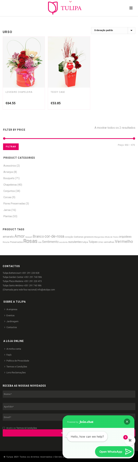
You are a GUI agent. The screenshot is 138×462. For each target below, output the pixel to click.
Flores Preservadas (14, 203)
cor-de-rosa (54, 236)
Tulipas (93, 242)
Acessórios (9, 165)
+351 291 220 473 (33, 281)
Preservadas (16, 242)
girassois (89, 236)
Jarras (7, 210)
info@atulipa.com (46, 289)
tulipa (85, 242)
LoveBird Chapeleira (19, 92)
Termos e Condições (16, 366)
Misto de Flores (111, 237)
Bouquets (8, 178)
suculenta (63, 242)
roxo (40, 242)
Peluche (6, 242)
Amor (19, 236)
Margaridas (99, 237)
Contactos (11, 327)
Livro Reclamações (16, 372)
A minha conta (13, 349)
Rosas (30, 241)
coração (69, 236)
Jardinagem (12, 321)
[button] (127, 422)
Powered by (73, 422)
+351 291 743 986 (33, 277)
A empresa (11, 309)
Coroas (7, 197)
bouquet (28, 237)
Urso (100, 242)
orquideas (125, 236)
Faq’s (9, 355)
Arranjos (8, 172)
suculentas (75, 242)
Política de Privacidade (17, 361)
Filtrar (11, 146)
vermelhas (109, 242)
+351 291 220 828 (30, 273)
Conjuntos (9, 191)
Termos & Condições (26, 428)
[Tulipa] (69, 8)
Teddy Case (58, 92)
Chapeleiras (10, 184)
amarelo (8, 236)
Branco (38, 236)
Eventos (10, 315)
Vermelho (124, 241)
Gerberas (78, 236)
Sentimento (50, 242)
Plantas (7, 216)
